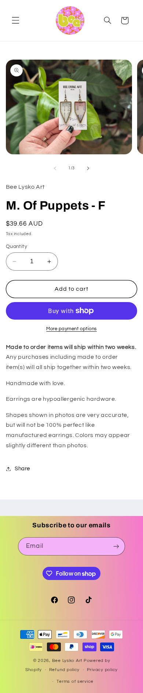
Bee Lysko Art (67, 661)
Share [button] (22, 468)
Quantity (16, 246)
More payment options (71, 329)
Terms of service (75, 681)
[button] (15, 20)
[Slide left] (55, 168)
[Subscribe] (115, 546)
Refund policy (64, 670)
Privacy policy (102, 670)
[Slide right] (88, 168)
